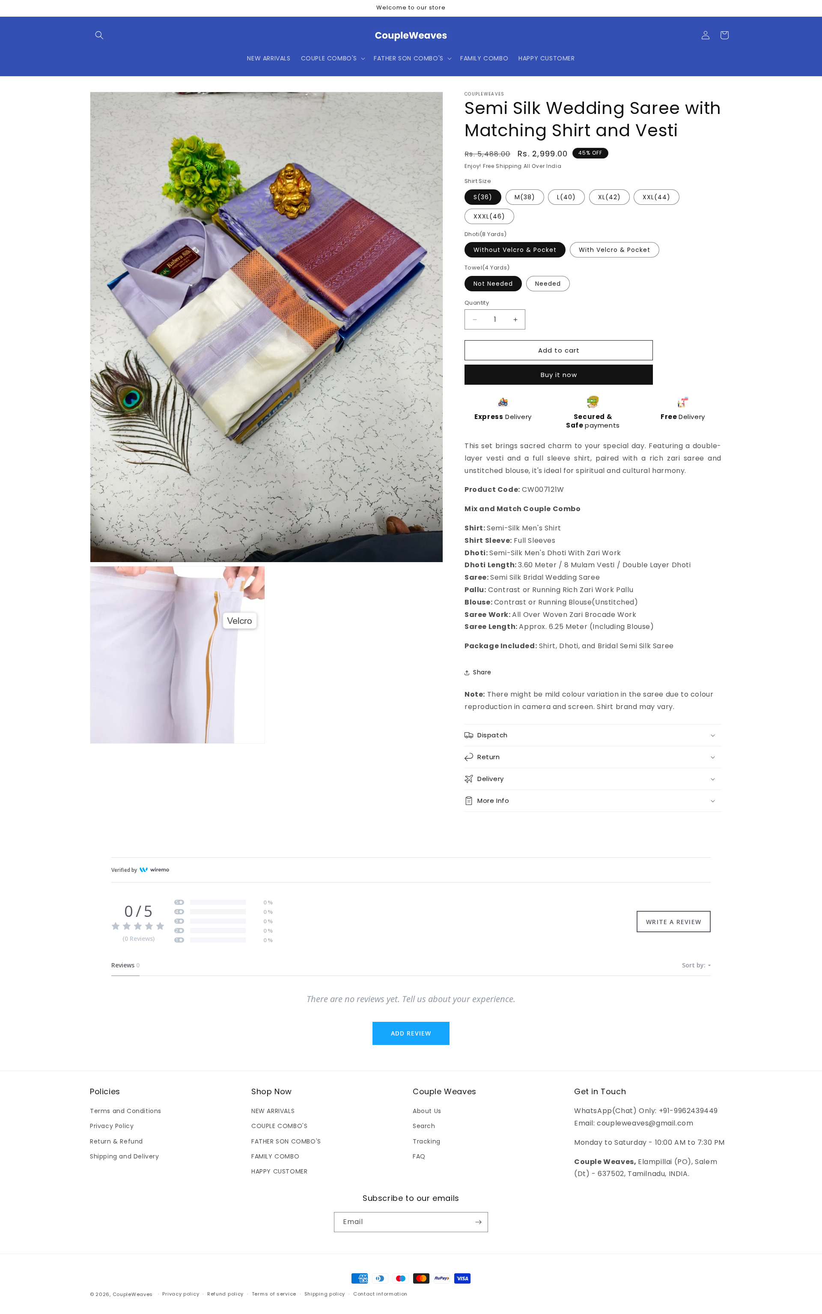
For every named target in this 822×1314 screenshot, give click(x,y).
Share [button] (482, 672)
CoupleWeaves (133, 1294)
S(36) (483, 197)
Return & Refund (116, 1141)
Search (424, 1126)
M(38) (525, 197)
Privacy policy (180, 1293)
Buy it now (559, 374)
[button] (99, 35)
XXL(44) (656, 197)
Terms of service (274, 1293)
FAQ (419, 1156)
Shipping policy (324, 1293)
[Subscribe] (478, 1222)
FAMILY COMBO (275, 1156)
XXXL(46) (489, 216)
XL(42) (609, 197)
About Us (427, 1111)
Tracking (427, 1141)
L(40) (566, 197)
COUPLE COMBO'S (279, 1126)
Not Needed (493, 283)
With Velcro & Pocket (614, 249)
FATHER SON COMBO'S (286, 1141)
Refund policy (225, 1293)
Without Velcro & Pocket (515, 249)
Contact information (380, 1293)
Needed (548, 283)
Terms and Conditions (125, 1111)
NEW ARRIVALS (273, 1111)
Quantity (477, 303)
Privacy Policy (112, 1126)
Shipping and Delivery (124, 1156)
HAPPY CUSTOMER (279, 1171)
